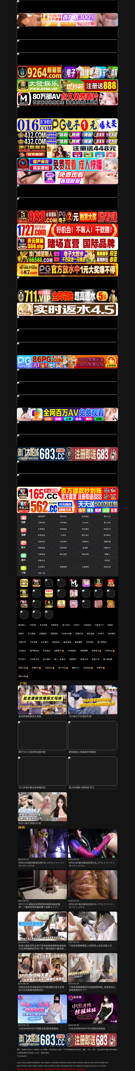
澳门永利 (66, 625)
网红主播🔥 (23, 676)
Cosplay (85, 522)
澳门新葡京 (102, 642)
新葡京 (21, 633)
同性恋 (107, 560)
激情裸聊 (84, 650)
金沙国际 (46, 659)
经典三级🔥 (23, 667)
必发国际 (90, 642)
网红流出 (85, 535)
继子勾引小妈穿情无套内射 (32, 751)
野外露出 (107, 535)
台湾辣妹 (41, 529)
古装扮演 (41, 541)
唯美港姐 (85, 529)
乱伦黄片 (45, 642)
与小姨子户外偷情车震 (80, 716)
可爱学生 (85, 541)
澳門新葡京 (34, 650)
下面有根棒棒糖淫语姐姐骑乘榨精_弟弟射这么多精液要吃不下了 (92, 988)
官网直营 (55, 625)
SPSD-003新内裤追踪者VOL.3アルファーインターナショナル (41, 864)
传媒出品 (41, 560)
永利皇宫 (46, 650)
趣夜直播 (67, 642)
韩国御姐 (63, 529)
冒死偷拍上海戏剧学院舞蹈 (82, 751)
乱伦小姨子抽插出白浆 (30, 823)
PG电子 (77, 625)
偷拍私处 (56, 642)
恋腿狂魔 (107, 541)
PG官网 (33, 625)
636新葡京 (72, 650)
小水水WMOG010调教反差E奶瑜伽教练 (38, 1028)
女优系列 (63, 541)
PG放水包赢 (67, 633)
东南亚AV (107, 529)
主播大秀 (22, 642)
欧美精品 (85, 516)
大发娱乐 (22, 650)
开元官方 (22, 659)
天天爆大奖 (34, 659)
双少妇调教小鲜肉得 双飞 (81, 787)
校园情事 (63, 567)
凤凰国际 (54, 633)
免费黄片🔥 (96, 650)
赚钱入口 (75, 667)
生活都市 (41, 567)
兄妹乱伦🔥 (50, 667)
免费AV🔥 (101, 667)
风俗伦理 (107, 567)
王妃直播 (33, 642)
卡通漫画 (41, 554)
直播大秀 (95, 659)
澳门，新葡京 (59, 659)
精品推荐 (41, 516)
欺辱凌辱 (41, 535)
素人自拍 (107, 522)
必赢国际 (43, 633)
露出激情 (63, 554)
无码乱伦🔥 (110, 650)
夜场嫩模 (78, 642)
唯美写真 (85, 554)
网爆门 (107, 554)
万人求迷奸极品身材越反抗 (32, 787)
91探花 (63, 535)
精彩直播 (90, 633)
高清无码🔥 (88, 667)
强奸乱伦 (63, 516)
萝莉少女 (107, 516)
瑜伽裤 (85, 548)
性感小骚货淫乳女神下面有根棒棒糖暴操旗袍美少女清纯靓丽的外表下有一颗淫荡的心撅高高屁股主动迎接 (42, 948)
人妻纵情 (85, 567)
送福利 (110, 625)
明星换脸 (63, 548)
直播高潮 (79, 633)
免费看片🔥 (59, 650)
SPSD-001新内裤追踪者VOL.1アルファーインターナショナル (92, 906)
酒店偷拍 (111, 633)
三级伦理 (41, 522)
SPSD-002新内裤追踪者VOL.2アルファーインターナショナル (92, 864)
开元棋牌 (43, 625)
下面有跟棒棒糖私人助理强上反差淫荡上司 (90, 945)
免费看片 (73, 659)
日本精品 (63, 522)
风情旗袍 (41, 548)
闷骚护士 (107, 548)
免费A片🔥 (36, 667)
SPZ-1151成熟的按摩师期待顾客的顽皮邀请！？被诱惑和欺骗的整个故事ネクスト (39, 906)
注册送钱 (87, 625)
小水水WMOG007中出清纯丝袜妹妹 (87, 1028)
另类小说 (41, 573)
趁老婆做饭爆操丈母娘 (30, 716)
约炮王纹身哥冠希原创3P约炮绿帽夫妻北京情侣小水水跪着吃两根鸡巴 (41, 988)
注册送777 (99, 625)
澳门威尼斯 (107, 659)
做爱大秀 (84, 659)
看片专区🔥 (63, 667)
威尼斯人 (22, 625)
